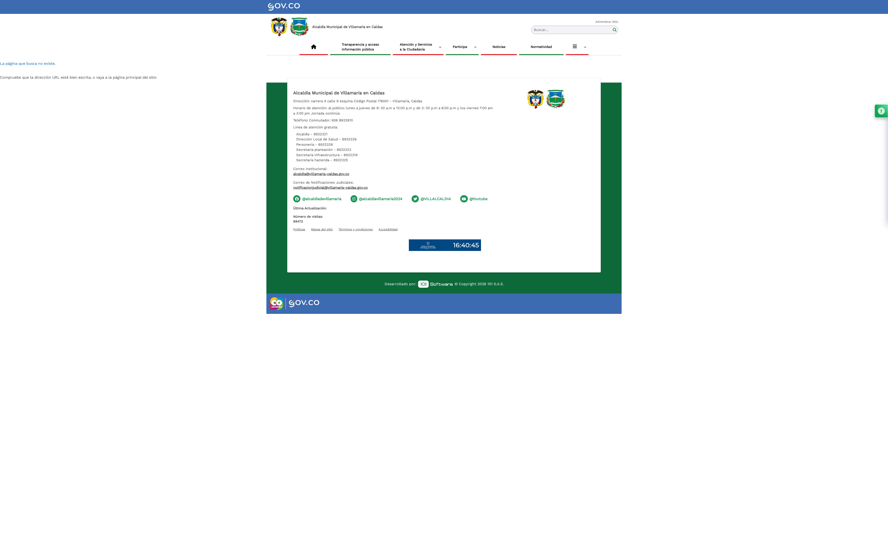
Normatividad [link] (541, 47)
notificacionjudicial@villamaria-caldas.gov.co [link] (330, 187)
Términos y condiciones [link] (356, 229)
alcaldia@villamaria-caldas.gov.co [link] (321, 174)
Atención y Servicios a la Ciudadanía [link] (416, 47)
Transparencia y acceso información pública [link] (360, 47)
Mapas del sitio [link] (322, 229)
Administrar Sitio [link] (606, 21)
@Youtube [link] (478, 199)
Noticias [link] (499, 47)
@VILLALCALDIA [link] (436, 199)
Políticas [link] (299, 229)
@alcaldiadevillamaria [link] (321, 199)
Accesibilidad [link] (388, 229)
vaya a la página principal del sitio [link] (126, 77)
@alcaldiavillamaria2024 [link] (380, 199)
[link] (289, 7)
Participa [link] (460, 47)
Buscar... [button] (541, 30)
